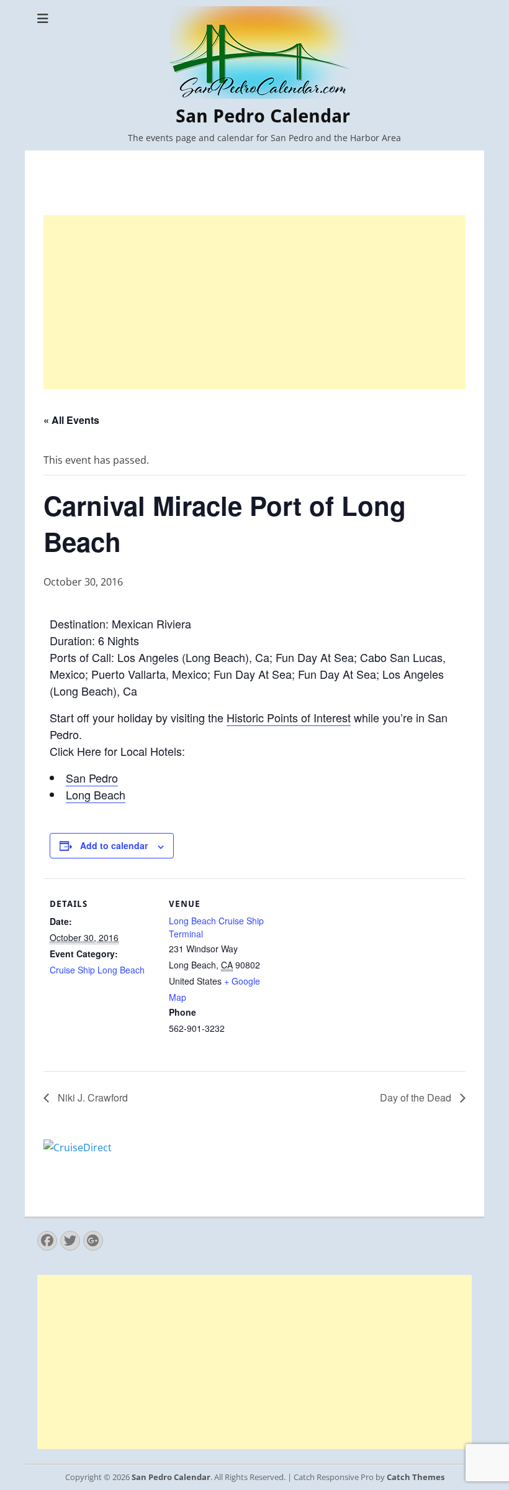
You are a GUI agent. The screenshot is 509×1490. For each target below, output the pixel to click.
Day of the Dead (417, 1097)
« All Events (71, 420)
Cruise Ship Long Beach (97, 969)
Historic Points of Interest (289, 717)
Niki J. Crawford (91, 1097)
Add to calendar (114, 845)
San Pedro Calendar (263, 116)
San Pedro (92, 778)
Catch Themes (415, 1477)
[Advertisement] (254, 302)
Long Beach (95, 794)
